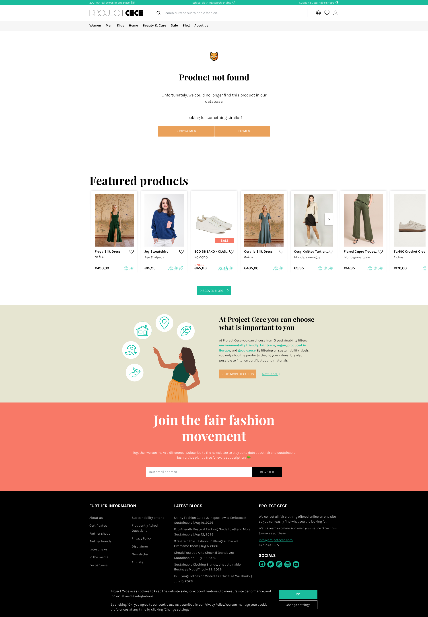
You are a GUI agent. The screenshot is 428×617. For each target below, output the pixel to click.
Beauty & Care (154, 25)
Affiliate (137, 562)
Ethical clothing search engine (212, 2)
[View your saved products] (326, 13)
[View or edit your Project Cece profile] (335, 13)
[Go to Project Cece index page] (116, 13)
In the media (98, 557)
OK (298, 594)
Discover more (212, 291)
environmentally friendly (239, 345)
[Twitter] (270, 564)
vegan (281, 345)
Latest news (98, 549)
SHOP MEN (242, 131)
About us (201, 25)
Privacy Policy (142, 538)
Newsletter (140, 554)
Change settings (298, 605)
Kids (120, 25)
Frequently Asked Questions (145, 528)
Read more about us (238, 374)
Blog (186, 25)
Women (95, 25)
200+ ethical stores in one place (109, 2)
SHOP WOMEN (186, 131)
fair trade (267, 345)
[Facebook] (262, 564)
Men (109, 25)
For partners (98, 565)
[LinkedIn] (287, 564)
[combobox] (230, 13)
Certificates (98, 525)
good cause (247, 350)
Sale (174, 25)
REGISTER (267, 472)
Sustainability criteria (148, 518)
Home (133, 25)
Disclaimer (140, 546)
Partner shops (99, 533)
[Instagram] (279, 564)
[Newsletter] (296, 564)
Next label (270, 374)
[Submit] (158, 13)
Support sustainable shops (317, 2)
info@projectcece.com (276, 540)
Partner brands (100, 541)
